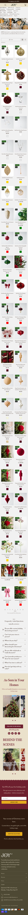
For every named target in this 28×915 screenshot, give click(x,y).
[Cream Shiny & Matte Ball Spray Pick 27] (20, 546)
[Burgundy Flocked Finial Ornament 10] (7, 499)
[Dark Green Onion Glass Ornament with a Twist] (7, 262)
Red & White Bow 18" (7, 600)
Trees (15, 12)
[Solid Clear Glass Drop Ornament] (20, 122)
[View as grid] (22, 39)
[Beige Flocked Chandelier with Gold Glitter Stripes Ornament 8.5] (20, 380)
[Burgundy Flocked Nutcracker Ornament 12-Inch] (20, 475)
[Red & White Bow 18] (7, 592)
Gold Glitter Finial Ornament (7, 177)
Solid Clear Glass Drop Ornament (21, 130)
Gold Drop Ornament (20, 177)
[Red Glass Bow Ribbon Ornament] (7, 285)
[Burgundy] (20, 87)
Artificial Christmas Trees (14, 14)
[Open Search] (5, 4)
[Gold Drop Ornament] (20, 170)
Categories (10, 10)
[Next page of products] (23, 609)
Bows (5, 12)
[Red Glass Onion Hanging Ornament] (20, 285)
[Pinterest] (9, 733)
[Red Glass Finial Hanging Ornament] (20, 262)
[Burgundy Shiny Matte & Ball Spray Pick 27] (20, 523)
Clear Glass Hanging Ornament (7, 154)
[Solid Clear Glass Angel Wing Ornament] (20, 98)
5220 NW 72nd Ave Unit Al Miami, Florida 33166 (13, 900)
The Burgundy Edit (10, 9)
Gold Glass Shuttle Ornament (7, 200)
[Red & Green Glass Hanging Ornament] (7, 309)
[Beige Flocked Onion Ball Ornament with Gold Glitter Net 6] (7, 404)
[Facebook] (19, 733)
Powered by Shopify (14, 905)
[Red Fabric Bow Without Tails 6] (20, 592)
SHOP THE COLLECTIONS (14, 833)
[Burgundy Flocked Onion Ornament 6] (7, 523)
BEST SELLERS (3, 10)
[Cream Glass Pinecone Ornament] (7, 214)
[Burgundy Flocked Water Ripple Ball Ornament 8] (20, 428)
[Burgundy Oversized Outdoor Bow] (7, 570)
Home (2, 22)
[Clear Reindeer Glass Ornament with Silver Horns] (20, 146)
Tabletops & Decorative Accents (6, 15)
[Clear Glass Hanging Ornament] (7, 146)
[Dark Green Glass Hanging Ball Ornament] (20, 238)
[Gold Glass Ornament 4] (20, 51)
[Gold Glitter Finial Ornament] (7, 170)
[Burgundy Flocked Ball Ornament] (20, 499)
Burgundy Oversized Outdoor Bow (7, 578)
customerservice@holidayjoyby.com (11, 897)
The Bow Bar (2, 9)
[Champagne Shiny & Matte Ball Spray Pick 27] (7, 546)
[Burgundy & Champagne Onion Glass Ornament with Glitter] (20, 333)
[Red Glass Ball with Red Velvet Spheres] (7, 238)
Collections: (18, 7)
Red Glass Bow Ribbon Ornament (7, 293)
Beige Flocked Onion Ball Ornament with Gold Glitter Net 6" (7, 413)
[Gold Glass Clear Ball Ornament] (20, 192)
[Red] (7, 252)
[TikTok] (12, 733)
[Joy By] (14, 4)
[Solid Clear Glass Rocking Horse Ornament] (7, 122)
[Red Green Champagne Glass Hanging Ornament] (20, 309)
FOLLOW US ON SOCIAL (14, 726)
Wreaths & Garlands (4, 14)
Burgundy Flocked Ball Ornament (21, 506)
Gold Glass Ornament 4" (20, 59)
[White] (20, 134)
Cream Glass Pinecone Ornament (7, 222)
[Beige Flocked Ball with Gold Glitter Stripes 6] (7, 380)
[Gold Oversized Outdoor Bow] (20, 570)
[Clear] (20, 112)
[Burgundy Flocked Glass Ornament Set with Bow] (7, 356)
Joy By (9, 905)
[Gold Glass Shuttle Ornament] (7, 192)
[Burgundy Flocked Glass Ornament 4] (7, 98)
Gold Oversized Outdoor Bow (20, 578)
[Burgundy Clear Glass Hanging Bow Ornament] (7, 333)
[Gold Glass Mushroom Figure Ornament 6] (7, 75)
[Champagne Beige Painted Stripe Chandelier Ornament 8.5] (20, 404)
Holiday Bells (9, 12)
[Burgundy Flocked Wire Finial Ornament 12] (7, 475)
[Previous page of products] (5, 609)
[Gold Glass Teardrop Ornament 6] (7, 51)
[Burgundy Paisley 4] (20, 75)
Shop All (1, 17)
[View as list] (25, 39)
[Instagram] (15, 733)
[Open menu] (2, 4)
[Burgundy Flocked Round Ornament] (20, 451)
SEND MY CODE (14, 802)
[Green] (20, 228)
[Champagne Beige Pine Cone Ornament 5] (7, 428)
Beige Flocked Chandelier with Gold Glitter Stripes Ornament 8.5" (20, 390)
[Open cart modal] (25, 4)
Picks (1, 12)
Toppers (15, 15)
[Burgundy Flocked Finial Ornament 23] (7, 451)
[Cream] (20, 560)
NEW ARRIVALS (3, 7)
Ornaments (16, 10)
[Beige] (20, 370)
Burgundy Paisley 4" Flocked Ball (20, 82)
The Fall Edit (18, 9)
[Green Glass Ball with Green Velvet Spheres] (20, 214)
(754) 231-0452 (7, 894)
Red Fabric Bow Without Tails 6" (20, 600)
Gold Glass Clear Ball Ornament (21, 200)
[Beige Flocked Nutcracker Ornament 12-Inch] (20, 356)
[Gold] (7, 65)
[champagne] (7, 226)
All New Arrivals (11, 7)
